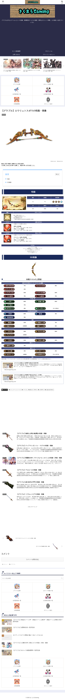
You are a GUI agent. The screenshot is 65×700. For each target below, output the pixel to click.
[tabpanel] (12, 65)
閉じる (57, 174)
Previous (1, 66)
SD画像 (9, 182)
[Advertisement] (32, 37)
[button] (61, 578)
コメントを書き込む (32, 559)
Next (64, 66)
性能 (8, 179)
